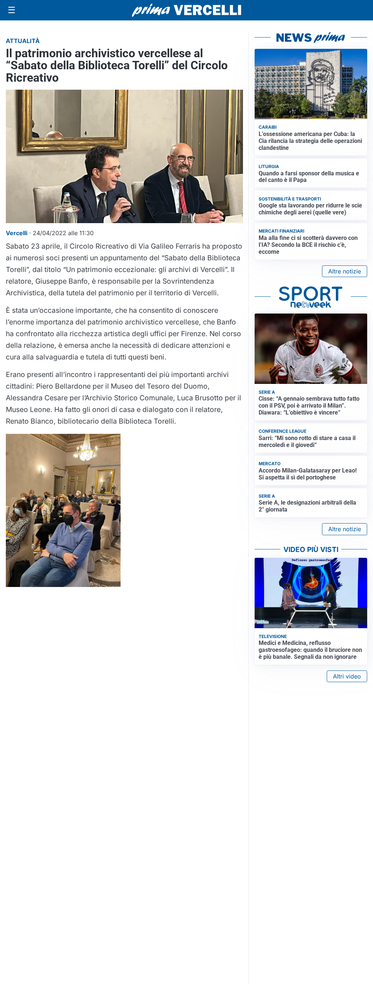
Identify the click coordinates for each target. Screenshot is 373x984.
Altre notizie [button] (344, 271)
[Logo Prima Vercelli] (186, 10)
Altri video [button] (347, 676)
